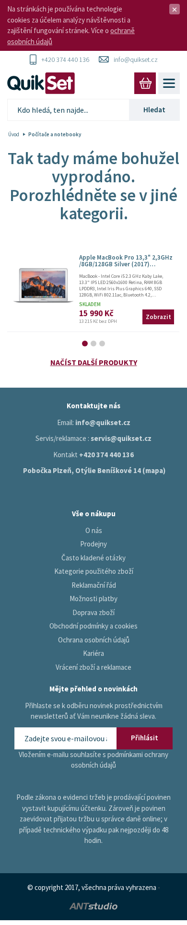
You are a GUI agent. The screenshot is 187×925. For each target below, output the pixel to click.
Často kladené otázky (93, 557)
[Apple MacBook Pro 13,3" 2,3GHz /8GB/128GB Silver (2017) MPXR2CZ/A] (43, 285)
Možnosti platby (93, 598)
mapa (154, 470)
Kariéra (93, 653)
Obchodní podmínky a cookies (93, 625)
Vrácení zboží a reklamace (93, 667)
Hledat (154, 109)
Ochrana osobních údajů (93, 639)
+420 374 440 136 (65, 59)
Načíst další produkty (93, 362)
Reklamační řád (93, 585)
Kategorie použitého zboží (93, 571)
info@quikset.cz (136, 59)
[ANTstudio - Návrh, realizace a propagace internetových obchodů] (93, 905)
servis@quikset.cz (121, 438)
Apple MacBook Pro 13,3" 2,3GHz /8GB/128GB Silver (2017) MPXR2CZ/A (126, 264)
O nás (93, 530)
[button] (85, 343)
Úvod (13, 134)
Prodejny (93, 543)
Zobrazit (158, 317)
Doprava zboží (93, 612)
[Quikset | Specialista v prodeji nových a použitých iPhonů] (43, 83)
